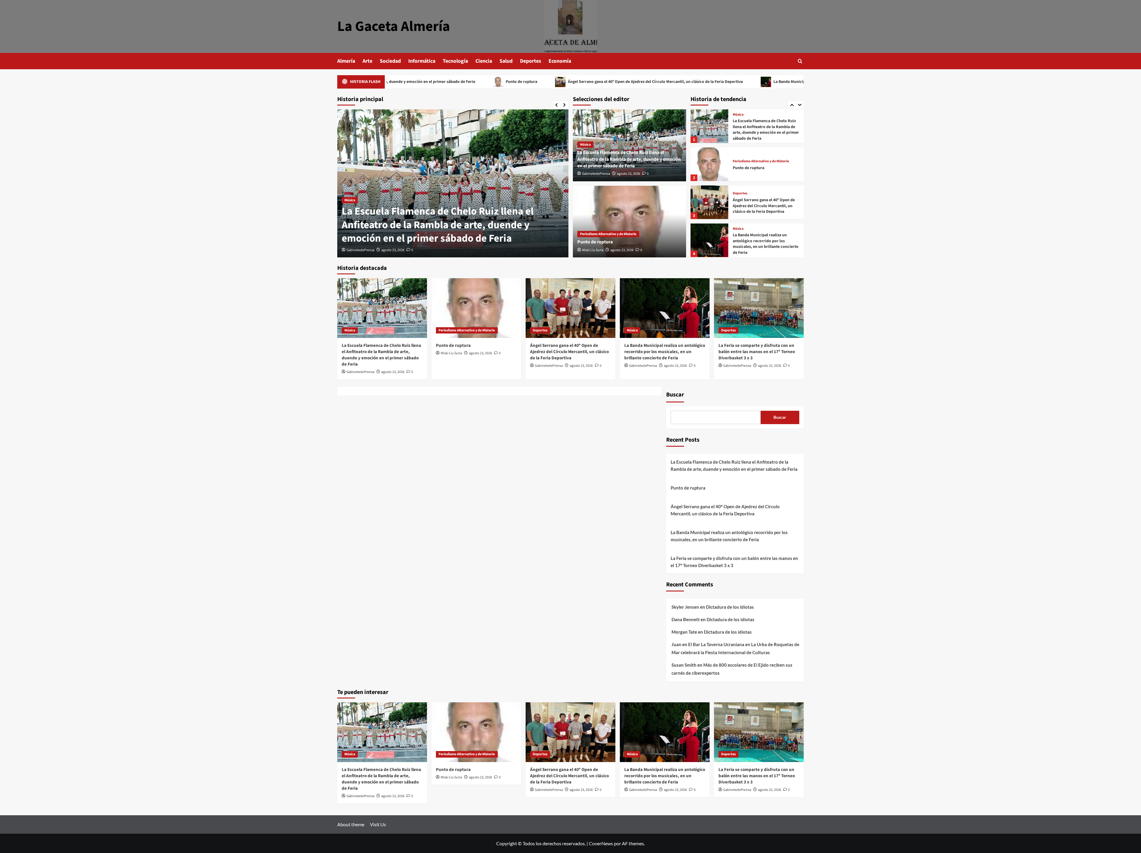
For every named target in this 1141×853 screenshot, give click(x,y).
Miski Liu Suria (592, 250)
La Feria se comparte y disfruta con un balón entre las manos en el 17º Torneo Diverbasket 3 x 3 (765, 244)
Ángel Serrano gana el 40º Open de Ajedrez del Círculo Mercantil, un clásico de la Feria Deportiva (581, 82)
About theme (350, 824)
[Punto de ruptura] (629, 222)
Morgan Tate (684, 632)
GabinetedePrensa (360, 250)
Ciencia (483, 61)
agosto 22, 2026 (769, 365)
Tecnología (455, 61)
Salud (506, 61)
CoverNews (601, 843)
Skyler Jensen (685, 607)
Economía (560, 61)
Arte (367, 61)
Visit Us (378, 824)
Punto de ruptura (447, 82)
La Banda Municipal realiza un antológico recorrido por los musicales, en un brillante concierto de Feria (794, 82)
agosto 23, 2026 (392, 250)
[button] (800, 61)
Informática (421, 61)
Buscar (675, 395)
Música (349, 200)
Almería (346, 61)
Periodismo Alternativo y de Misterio (608, 234)
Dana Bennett (686, 619)
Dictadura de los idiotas (730, 607)
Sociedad (390, 61)
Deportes (530, 61)
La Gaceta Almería (393, 26)
